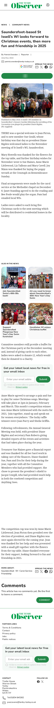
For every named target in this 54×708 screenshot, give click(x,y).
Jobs (4, 636)
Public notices (9, 639)
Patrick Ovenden (11, 54)
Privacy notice (22, 387)
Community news (20, 25)
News (4, 25)
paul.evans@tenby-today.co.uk (21, 702)
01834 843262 (17, 697)
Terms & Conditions (11, 627)
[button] (5, 5)
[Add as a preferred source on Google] (26, 66)
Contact (6, 630)
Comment (44, 600)
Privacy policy (8, 633)
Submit (43, 379)
